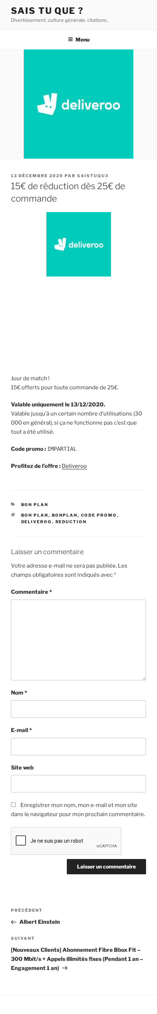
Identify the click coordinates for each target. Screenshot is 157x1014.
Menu (82, 39)
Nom (19, 692)
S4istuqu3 (92, 175)
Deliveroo (74, 466)
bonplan (65, 515)
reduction (71, 521)
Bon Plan (35, 504)
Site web (22, 767)
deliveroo (36, 521)
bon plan (35, 515)
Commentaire (31, 592)
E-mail (21, 730)
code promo (99, 515)
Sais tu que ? (47, 10)
